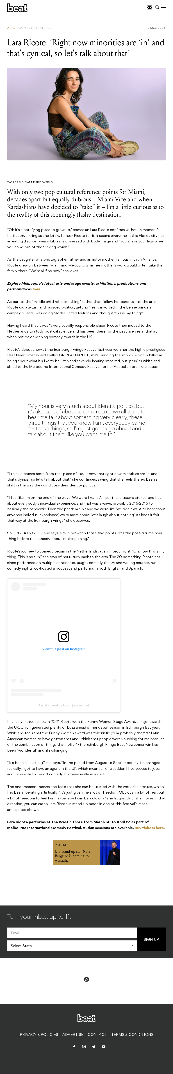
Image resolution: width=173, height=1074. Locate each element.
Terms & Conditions (132, 1035)
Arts (11, 28)
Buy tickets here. (150, 828)
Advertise (72, 1035)
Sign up (151, 940)
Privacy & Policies (39, 1035)
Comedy (26, 28)
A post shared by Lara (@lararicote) (63, 705)
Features (44, 28)
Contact (97, 1035)
